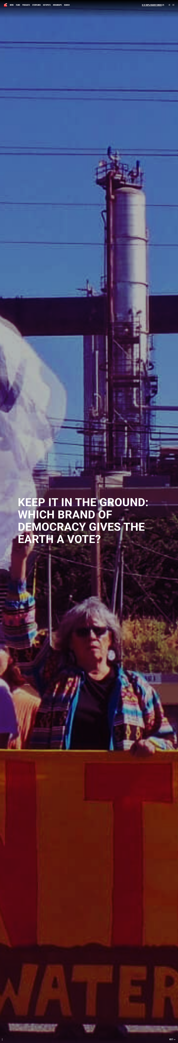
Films (18, 5)
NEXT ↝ (172, 1039)
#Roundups (57, 5)
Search (67, 5)
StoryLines (36, 5)
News (12, 5)
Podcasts (26, 5)
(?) (163, 5)
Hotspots (47, 5)
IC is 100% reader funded (152, 5)
